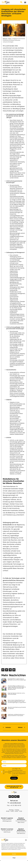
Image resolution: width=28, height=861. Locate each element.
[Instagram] (18, 796)
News (9, 38)
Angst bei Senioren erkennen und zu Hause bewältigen (16, 693)
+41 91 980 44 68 (15, 803)
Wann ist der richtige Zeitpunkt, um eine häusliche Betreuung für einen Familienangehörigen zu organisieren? (17, 701)
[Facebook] (10, 796)
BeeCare (5, 38)
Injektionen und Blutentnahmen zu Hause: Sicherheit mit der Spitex (16, 715)
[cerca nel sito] (21, 2)
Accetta (14, 854)
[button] (26, 840)
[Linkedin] (15, 796)
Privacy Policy (10, 771)
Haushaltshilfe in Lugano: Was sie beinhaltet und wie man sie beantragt (17, 679)
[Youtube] (12, 796)
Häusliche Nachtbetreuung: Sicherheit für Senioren (17, 708)
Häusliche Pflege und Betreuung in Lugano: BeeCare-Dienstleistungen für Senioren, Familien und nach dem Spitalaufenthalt (17, 687)
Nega (14, 857)
